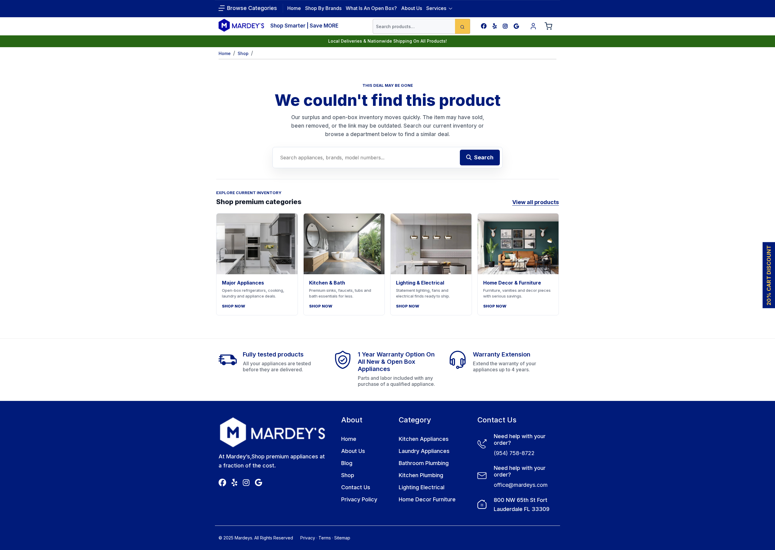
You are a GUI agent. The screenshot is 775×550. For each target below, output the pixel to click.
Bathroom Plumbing (424, 463)
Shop (243, 53)
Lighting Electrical (421, 487)
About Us (411, 8)
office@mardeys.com (521, 485)
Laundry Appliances (424, 451)
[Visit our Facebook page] (483, 26)
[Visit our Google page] (516, 26)
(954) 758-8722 (514, 453)
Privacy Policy (359, 499)
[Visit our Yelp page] (495, 26)
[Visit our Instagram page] (505, 26)
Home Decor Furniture (427, 499)
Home (225, 53)
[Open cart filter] (548, 26)
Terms (324, 537)
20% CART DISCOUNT (769, 275)
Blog (346, 463)
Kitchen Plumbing (421, 475)
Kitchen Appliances (424, 439)
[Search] (462, 26)
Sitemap (342, 537)
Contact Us (355, 487)
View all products (535, 202)
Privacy (307, 537)
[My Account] (533, 26)
